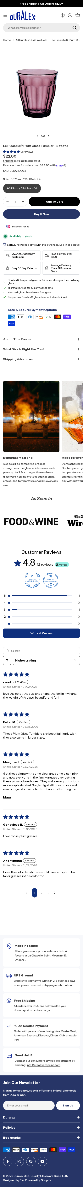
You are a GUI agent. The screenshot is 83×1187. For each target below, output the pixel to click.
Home (7, 40)
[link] (31, 521)
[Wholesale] (62, 15)
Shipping (8, 160)
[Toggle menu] (5, 15)
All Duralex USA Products (31, 40)
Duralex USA (21, 1176)
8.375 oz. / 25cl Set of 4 (22, 188)
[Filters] (7, 660)
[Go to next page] (56, 892)
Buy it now (41, 214)
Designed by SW (13, 1180)
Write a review (41, 633)
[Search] (74, 27)
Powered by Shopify (38, 1180)
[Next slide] (48, 136)
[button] (11, 151)
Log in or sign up (69, 244)
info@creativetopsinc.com (43, 1065)
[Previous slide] (37, 136)
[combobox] (41, 27)
